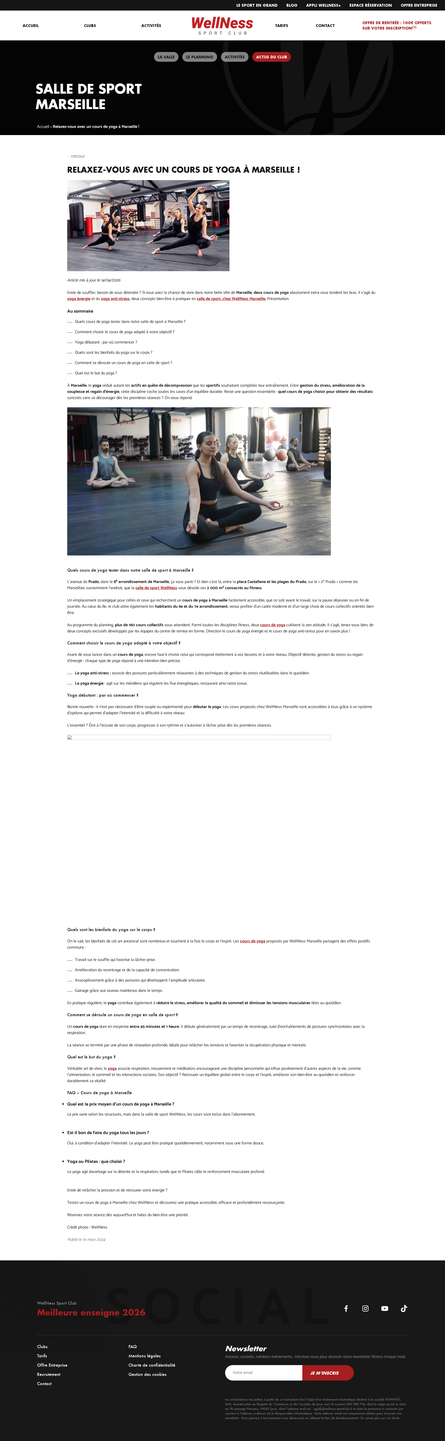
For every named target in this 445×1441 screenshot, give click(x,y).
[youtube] (385, 1308)
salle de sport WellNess (156, 588)
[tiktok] (404, 1308)
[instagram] (365, 1308)
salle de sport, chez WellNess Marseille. (231, 299)
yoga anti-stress (115, 299)
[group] (166, 57)
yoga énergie (78, 299)
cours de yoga (272, 625)
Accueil (43, 126)
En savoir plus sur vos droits (380, 1418)
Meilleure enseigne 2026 (91, 1312)
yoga (112, 1069)
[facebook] (346, 1308)
